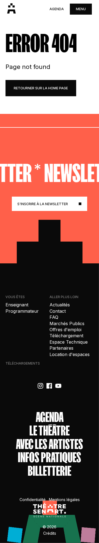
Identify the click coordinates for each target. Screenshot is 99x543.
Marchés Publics (67, 323)
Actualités (60, 304)
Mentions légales (64, 499)
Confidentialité (33, 499)
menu (81, 9)
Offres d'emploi (65, 329)
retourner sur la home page (41, 88)
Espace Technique (69, 342)
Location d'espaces (70, 354)
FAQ (54, 317)
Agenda (57, 9)
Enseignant (17, 304)
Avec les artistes (49, 444)
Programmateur (22, 311)
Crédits (49, 533)
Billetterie (49, 471)
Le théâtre (49, 431)
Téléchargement (66, 335)
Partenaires (61, 348)
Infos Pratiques (49, 457)
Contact (58, 311)
